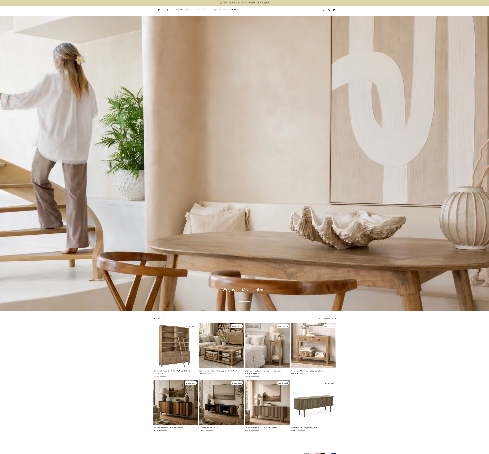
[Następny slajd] (194, 346)
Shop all (244, 298)
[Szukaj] (323, 10)
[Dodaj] (194, 364)
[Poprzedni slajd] (156, 346)
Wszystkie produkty (327, 318)
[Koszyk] (334, 10)
